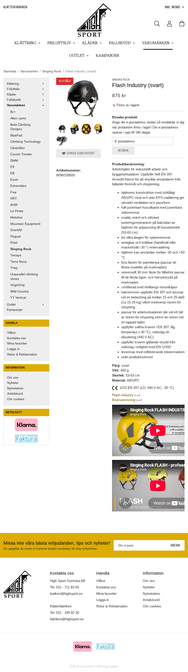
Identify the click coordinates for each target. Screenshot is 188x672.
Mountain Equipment (25, 224)
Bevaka (123, 150)
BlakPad (16, 135)
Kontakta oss (16, 338)
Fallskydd (120, 43)
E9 (12, 167)
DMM (14, 160)
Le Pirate (16, 211)
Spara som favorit (80, 153)
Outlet (77, 56)
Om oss (12, 377)
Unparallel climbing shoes (24, 277)
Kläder (90, 43)
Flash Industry (122, 395)
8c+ (13, 112)
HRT (13, 198)
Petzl (13, 242)
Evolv (14, 179)
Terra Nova (18, 261)
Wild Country (19, 291)
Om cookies (15, 399)
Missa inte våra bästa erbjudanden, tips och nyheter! (56, 543)
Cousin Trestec (21, 154)
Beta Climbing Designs (20, 127)
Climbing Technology (25, 141)
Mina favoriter (17, 343)
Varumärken (155, 43)
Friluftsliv (59, 43)
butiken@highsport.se (66, 594)
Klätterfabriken (15, 7)
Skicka (175, 545)
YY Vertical (18, 297)
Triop (14, 268)
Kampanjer (107, 56)
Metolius (16, 217)
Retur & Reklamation (22, 354)
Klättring (25, 43)
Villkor (11, 332)
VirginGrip (17, 285)
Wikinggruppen (108, 666)
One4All (16, 230)
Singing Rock (20, 249)
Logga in (13, 349)
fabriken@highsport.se (67, 619)
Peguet (15, 236)
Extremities (18, 186)
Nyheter (13, 383)
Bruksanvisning (123, 400)
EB (12, 173)
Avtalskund (15, 393)
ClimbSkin (17, 148)
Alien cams (18, 118)
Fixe (13, 192)
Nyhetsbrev (15, 388)
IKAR (14, 205)
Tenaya (15, 255)
